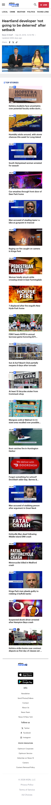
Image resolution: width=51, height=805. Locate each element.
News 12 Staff (7, 35)
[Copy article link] (17, 42)
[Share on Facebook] (10, 42)
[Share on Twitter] (13, 42)
